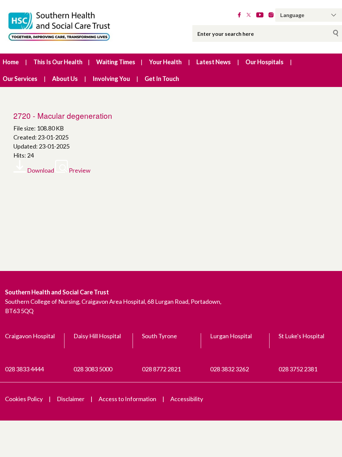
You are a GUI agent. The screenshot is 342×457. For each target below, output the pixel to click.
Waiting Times (115, 62)
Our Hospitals (264, 62)
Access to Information (127, 398)
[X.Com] (248, 15)
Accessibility (186, 398)
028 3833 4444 (24, 369)
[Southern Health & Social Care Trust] (71, 27)
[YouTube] (260, 15)
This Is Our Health (57, 62)
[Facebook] (239, 15)
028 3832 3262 (229, 369)
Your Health (165, 62)
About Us (65, 78)
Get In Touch (162, 78)
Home (11, 62)
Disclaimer (70, 398)
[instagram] (271, 15)
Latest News (213, 62)
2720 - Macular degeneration (62, 115)
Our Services (20, 78)
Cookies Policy (24, 398)
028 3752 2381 (298, 369)
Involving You (111, 78)
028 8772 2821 (161, 369)
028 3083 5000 (92, 369)
